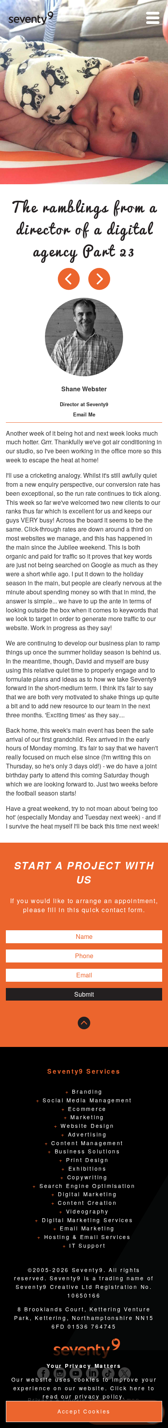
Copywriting (85, 1177)
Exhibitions (86, 1168)
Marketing (86, 1117)
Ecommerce (86, 1109)
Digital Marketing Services (86, 1220)
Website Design (86, 1125)
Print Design (86, 1160)
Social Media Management (86, 1100)
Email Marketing (86, 1228)
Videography (86, 1211)
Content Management (86, 1143)
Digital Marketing (86, 1194)
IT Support (85, 1245)
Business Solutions (86, 1151)
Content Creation (86, 1202)
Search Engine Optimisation (86, 1186)
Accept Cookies (84, 1411)
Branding (86, 1091)
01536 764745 (92, 1326)
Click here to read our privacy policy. (99, 1392)
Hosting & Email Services (86, 1237)
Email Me (84, 414)
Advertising (86, 1134)
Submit (84, 994)
